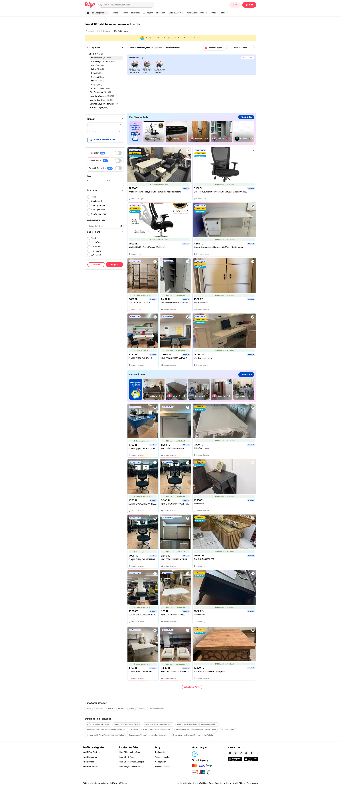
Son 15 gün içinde (98, 214)
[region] (192, 67)
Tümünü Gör (248, 58)
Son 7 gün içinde (98, 210)
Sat (251, 4)
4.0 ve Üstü (96, 251)
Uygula (114, 264)
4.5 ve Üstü (96, 255)
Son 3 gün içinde (98, 205)
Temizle (96, 264)
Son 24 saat (96, 201)
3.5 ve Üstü (96, 247)
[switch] (118, 153)
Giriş (235, 4)
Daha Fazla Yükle (192, 687)
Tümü (93, 197)
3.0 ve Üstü (96, 242)
